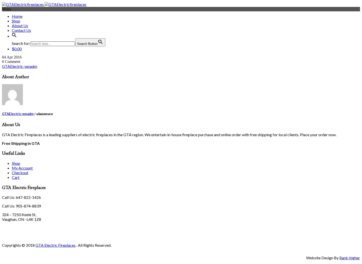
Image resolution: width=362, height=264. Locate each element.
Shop (16, 21)
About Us (20, 25)
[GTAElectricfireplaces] (44, 4)
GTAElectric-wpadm (19, 66)
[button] (14, 36)
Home (17, 16)
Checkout (20, 172)
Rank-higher (349, 257)
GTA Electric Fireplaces (55, 245)
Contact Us (21, 30)
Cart (15, 177)
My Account (22, 168)
